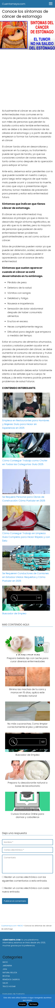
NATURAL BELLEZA (10, 972)
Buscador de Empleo (14, 613)
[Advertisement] (27, 80)
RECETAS (6, 976)
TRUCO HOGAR (9, 986)
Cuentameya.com (13, 4)
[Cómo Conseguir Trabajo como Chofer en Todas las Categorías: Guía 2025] (26, 446)
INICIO (5, 962)
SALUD (5, 983)
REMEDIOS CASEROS (11, 979)
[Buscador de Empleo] (26, 599)
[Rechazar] (52, 1001)
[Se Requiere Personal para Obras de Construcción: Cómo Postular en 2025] (26, 482)
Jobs (5, 969)
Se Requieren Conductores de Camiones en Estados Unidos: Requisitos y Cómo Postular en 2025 (25, 577)
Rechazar (33, 1004)
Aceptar (22, 1004)
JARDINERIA (7, 965)
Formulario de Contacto (14, 994)
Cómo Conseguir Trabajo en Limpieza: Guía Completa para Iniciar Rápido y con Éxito (26, 537)
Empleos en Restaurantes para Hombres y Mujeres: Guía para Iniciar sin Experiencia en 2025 (25, 424)
